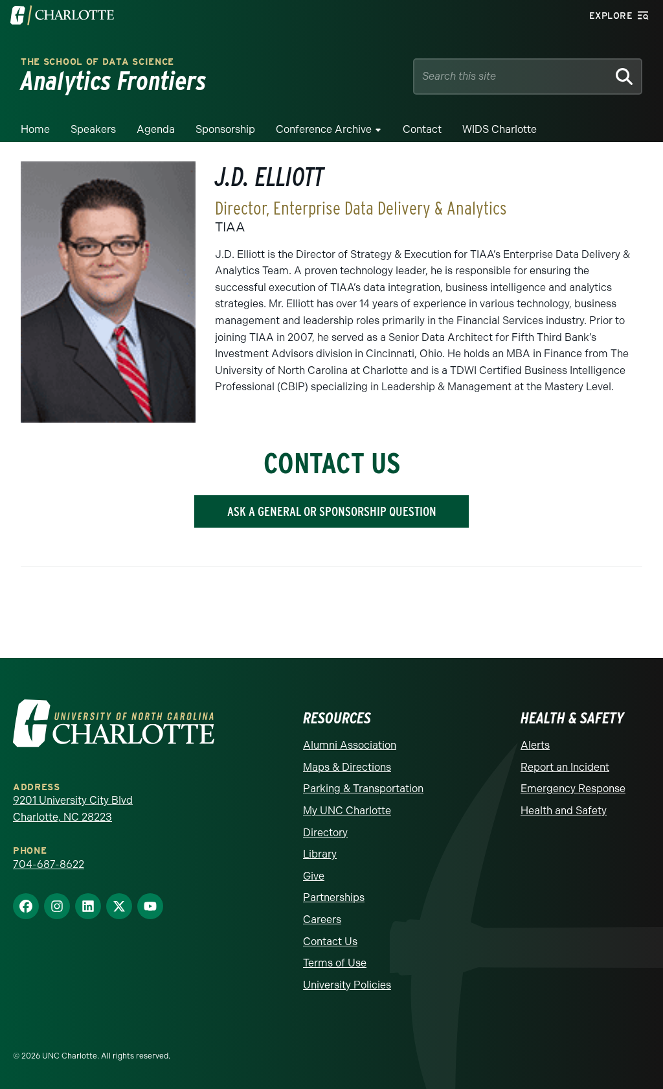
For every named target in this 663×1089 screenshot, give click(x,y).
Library (320, 854)
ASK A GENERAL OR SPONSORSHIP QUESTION (331, 511)
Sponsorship (225, 129)
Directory (325, 832)
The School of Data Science (97, 62)
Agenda (156, 129)
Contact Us (330, 941)
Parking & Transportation (363, 788)
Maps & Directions (347, 767)
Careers (322, 919)
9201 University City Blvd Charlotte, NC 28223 (73, 808)
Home (35, 129)
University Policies (347, 985)
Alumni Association (349, 745)
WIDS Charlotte (499, 129)
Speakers (93, 129)
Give (313, 876)
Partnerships (334, 897)
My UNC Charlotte (347, 810)
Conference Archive (324, 129)
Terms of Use (334, 963)
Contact (422, 129)
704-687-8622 (48, 864)
